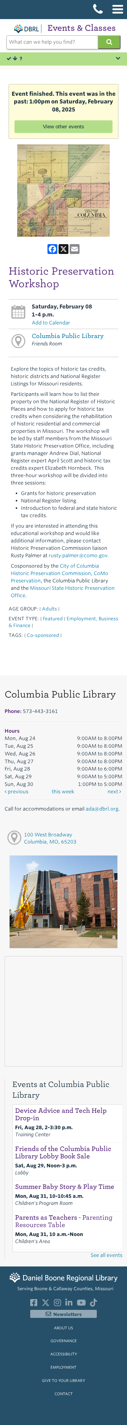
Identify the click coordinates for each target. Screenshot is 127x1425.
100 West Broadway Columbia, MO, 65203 (50, 838)
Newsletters (67, 1314)
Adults (49, 609)
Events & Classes (81, 28)
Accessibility (63, 1354)
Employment (63, 1367)
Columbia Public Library (68, 335)
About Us (63, 1328)
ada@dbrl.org (102, 809)
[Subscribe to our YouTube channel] (81, 1304)
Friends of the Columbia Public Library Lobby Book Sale (63, 1152)
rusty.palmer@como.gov (78, 555)
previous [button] (17, 792)
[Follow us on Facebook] (33, 1304)
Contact (64, 1393)
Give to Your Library (63, 1380)
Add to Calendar (51, 323)
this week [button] (63, 792)
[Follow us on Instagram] (57, 1304)
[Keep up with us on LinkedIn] (68, 1304)
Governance (64, 1340)
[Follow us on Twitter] (46, 1304)
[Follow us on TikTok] (93, 1304)
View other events (63, 126)
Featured (53, 619)
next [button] (113, 792)
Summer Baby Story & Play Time (64, 1186)
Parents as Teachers (64, 1221)
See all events (106, 1255)
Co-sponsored (43, 635)
